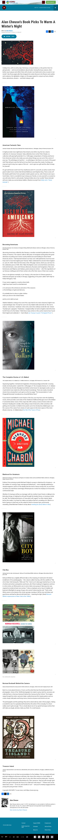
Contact (23, 823)
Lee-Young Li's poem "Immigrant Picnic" (40, 313)
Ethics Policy (48, 830)
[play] (4, 8)
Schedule (35, 826)
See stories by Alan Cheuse (18, 810)
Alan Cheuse (9, 30)
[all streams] (56, 8)
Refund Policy (48, 826)
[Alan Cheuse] (5, 802)
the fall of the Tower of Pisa (31, 410)
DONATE (51, 2)
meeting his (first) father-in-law (40, 504)
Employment (48, 823)
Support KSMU (36, 823)
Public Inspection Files (26, 827)
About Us (35, 830)
